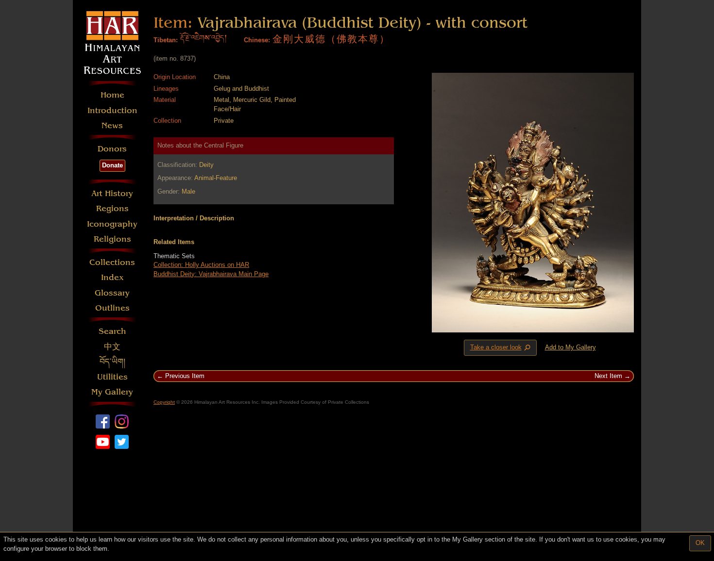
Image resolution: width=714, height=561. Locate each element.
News (112, 125)
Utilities (112, 376)
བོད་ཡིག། (112, 361)
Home (112, 94)
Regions (112, 208)
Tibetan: (165, 40)
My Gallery (112, 391)
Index (112, 277)
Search (112, 331)
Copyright (164, 402)
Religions (112, 239)
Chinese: (257, 40)
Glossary (112, 292)
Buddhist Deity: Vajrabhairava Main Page (211, 274)
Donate (112, 165)
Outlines (112, 308)
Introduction (112, 110)
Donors (112, 148)
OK (700, 542)
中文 (112, 346)
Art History (112, 193)
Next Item (608, 376)
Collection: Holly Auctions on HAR (201, 264)
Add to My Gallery (570, 347)
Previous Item (184, 376)
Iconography (112, 224)
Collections (112, 262)
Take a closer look (501, 348)
